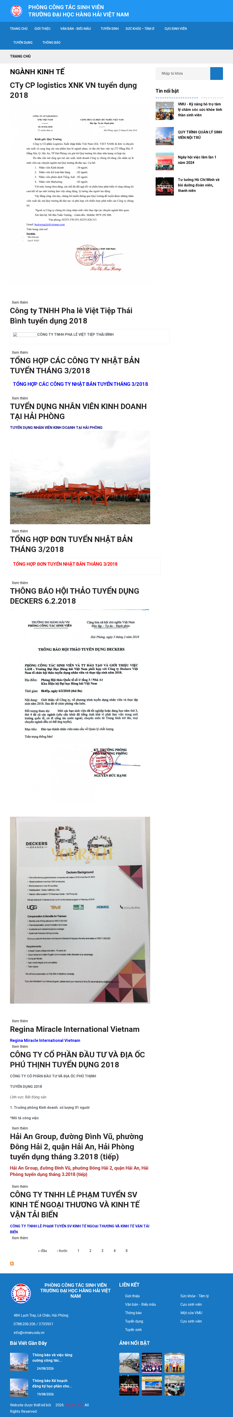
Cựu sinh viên (176, 29)
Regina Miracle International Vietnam (75, 1029)
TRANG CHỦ (19, 29)
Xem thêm (20, 302)
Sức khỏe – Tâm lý (140, 29)
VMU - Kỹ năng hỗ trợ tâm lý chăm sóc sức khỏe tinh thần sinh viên (200, 109)
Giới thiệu (42, 29)
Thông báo (52, 42)
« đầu (42, 1251)
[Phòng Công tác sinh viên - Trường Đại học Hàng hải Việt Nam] (16, 10)
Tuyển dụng (134, 1321)
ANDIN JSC (74, 1405)
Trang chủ (20, 56)
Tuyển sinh (133, 1330)
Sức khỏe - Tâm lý (194, 1296)
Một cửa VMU (191, 1313)
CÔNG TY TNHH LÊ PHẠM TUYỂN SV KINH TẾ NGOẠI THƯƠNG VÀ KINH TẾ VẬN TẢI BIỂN (74, 1204)
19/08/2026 (45, 1394)
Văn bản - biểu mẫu (75, 29)
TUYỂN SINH (110, 29)
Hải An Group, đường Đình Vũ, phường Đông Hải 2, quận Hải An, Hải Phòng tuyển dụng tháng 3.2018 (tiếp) (76, 1146)
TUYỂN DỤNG (23, 42)
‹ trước (62, 1251)
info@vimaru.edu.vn (28, 1333)
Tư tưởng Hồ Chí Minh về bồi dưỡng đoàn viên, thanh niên (199, 185)
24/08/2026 (45, 1368)
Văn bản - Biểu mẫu (140, 1304)
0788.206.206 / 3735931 (33, 1324)
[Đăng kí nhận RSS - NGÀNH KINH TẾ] (12, 1263)
